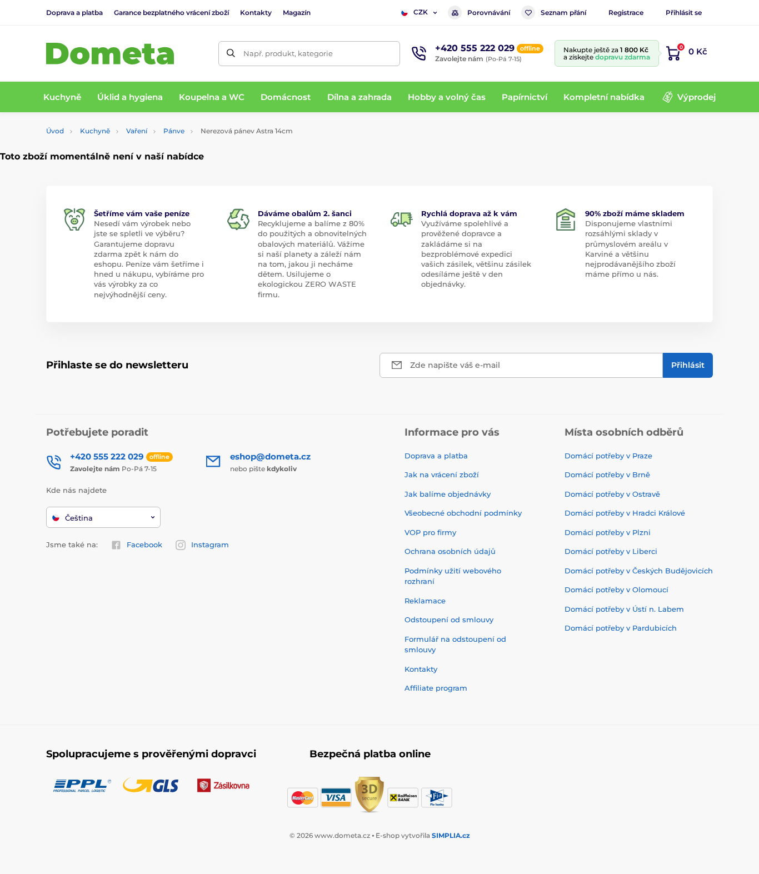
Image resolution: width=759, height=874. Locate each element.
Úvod (55, 131)
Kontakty (256, 12)
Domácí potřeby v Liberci (611, 551)
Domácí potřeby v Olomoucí (616, 589)
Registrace (625, 12)
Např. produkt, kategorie (288, 53)
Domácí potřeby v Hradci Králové (625, 512)
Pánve (173, 131)
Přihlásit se (684, 12)
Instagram (210, 544)
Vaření (136, 131)
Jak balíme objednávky (448, 494)
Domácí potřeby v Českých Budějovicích (639, 570)
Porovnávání (488, 12)
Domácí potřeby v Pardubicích (621, 627)
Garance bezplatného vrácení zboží (171, 12)
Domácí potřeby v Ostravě (612, 494)
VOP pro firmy (430, 532)
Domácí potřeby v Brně (607, 474)
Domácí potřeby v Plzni (608, 532)
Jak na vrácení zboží (442, 474)
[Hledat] (230, 53)
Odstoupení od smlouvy (449, 619)
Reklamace (425, 600)
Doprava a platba (74, 12)
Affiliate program (436, 687)
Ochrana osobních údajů (450, 551)
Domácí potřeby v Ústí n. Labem (624, 609)
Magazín (297, 12)
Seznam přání (563, 12)
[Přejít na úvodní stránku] (110, 53)
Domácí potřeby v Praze (608, 455)
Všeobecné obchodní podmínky (463, 512)
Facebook (144, 544)
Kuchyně (95, 131)
